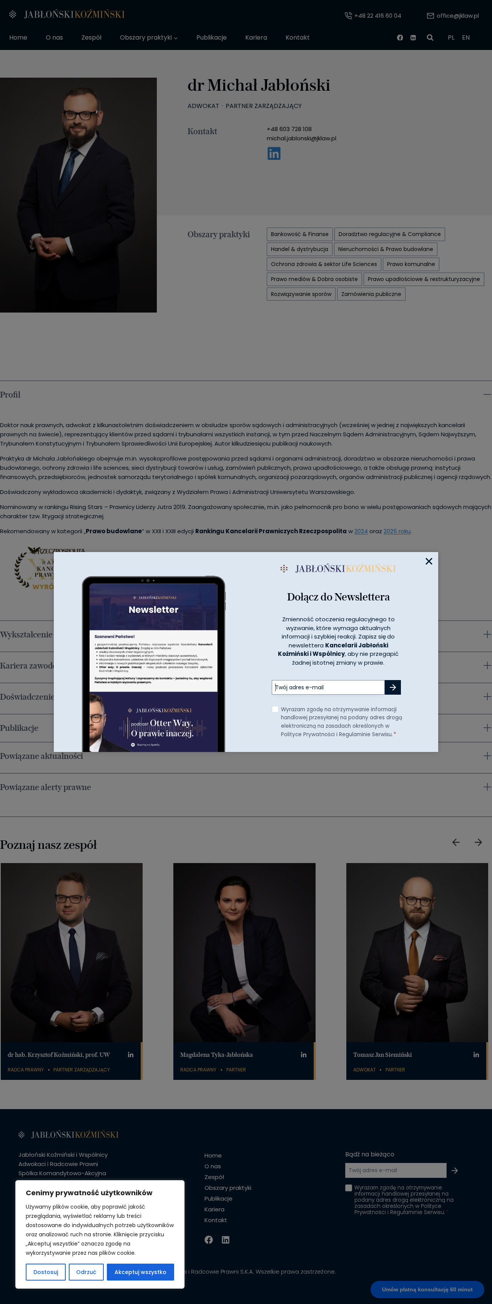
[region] (99, 1234)
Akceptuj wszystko (140, 1272)
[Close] (429, 561)
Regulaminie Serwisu (365, 734)
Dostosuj (45, 1272)
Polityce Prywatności (308, 734)
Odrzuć (86, 1272)
